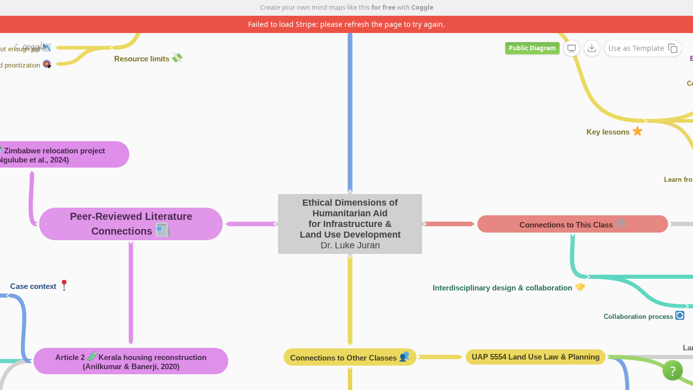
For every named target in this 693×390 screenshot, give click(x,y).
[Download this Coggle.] (592, 48)
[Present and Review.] (572, 49)
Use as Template (636, 48)
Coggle (422, 7)
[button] (673, 370)
